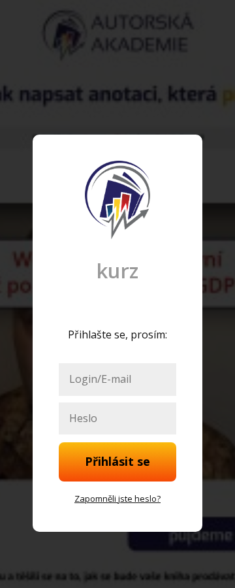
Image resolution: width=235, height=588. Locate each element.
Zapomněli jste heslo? (117, 498)
